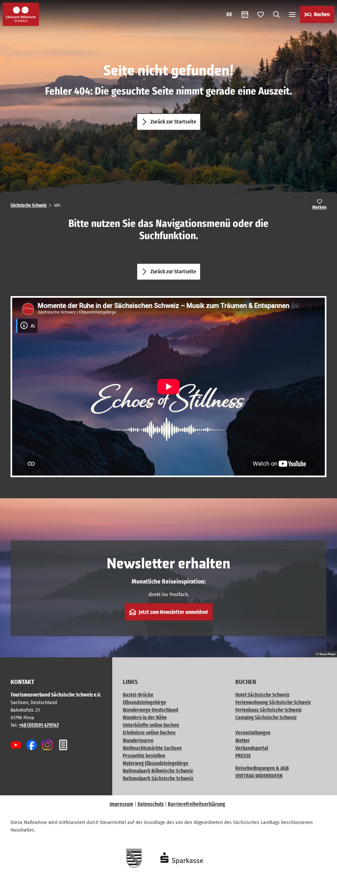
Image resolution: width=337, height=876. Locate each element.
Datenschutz (151, 804)
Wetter (242, 741)
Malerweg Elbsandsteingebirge (155, 763)
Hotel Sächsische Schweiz (262, 695)
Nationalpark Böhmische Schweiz (158, 771)
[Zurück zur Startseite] (21, 14)
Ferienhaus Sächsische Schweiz (268, 710)
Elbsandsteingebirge (144, 702)
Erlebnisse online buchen (149, 733)
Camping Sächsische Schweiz (266, 718)
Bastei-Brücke (138, 695)
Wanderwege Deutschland (150, 710)
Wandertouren (138, 741)
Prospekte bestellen (144, 756)
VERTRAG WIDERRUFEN (258, 776)
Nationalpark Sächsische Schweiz (158, 778)
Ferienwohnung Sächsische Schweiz (273, 702)
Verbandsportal (251, 748)
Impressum (121, 804)
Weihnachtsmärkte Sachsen (152, 748)
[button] (321, 868)
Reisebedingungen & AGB (262, 768)
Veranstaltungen (253, 733)
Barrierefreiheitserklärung (196, 804)
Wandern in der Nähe (145, 718)
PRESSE (243, 756)
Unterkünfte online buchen (151, 725)
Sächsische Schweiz (29, 205)
